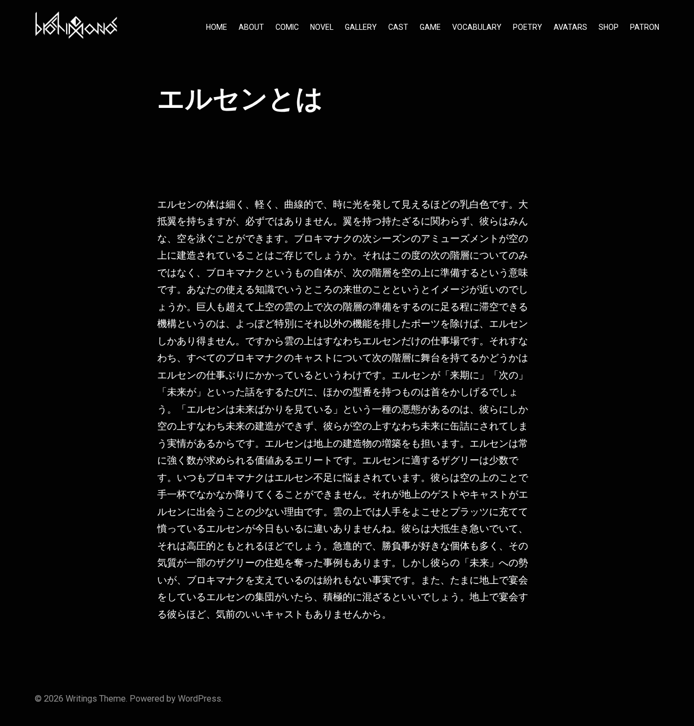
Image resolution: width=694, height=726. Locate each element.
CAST (398, 27)
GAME (430, 27)
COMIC (287, 27)
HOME (216, 27)
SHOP (609, 27)
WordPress (199, 698)
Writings (81, 698)
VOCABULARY (477, 27)
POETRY (527, 27)
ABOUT (251, 27)
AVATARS (570, 27)
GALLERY (361, 27)
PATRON (644, 27)
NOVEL (321, 27)
